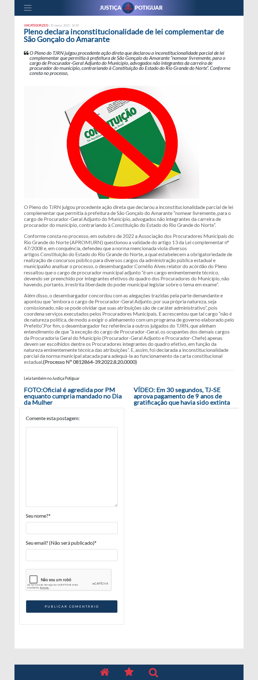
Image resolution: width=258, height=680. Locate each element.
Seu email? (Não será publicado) (61, 543)
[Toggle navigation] (27, 8)
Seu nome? (38, 516)
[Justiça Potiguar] (104, 672)
